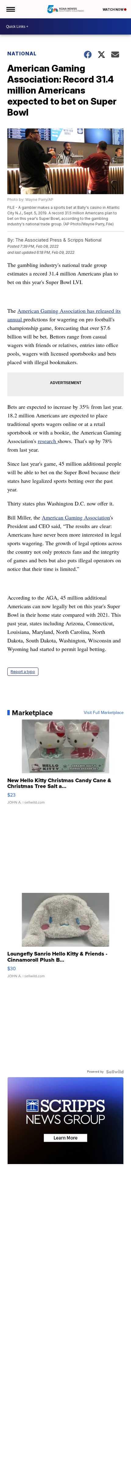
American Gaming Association (76, 517)
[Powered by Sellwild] (115, 1072)
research (48, 441)
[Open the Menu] (10, 9)
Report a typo (23, 671)
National (22, 53)
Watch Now (113, 9)
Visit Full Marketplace (104, 713)
